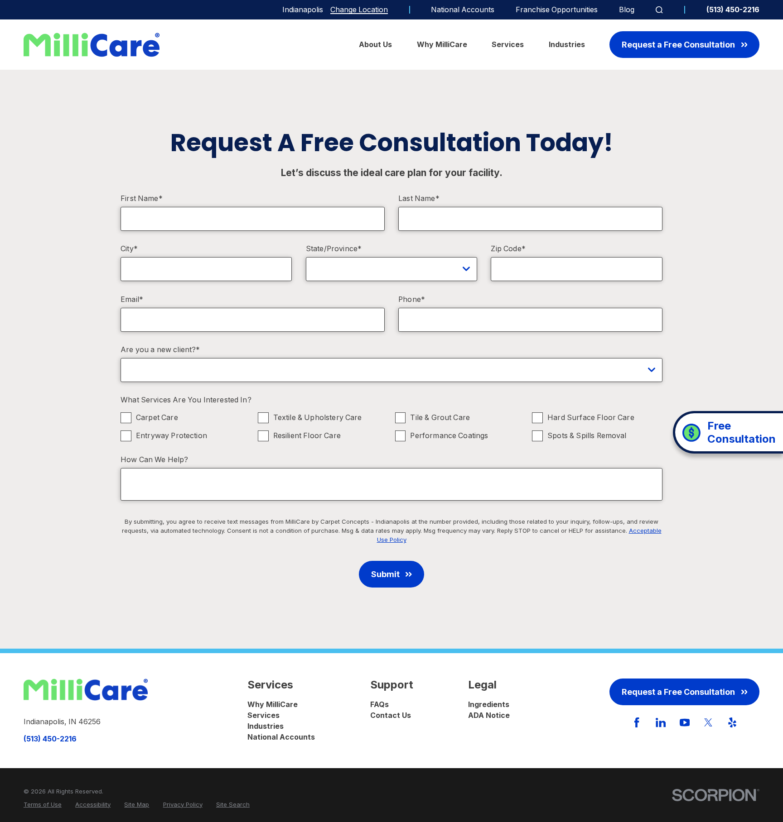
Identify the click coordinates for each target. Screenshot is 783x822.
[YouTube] (685, 722)
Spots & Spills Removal (586, 435)
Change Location (359, 9)
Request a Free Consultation (678, 44)
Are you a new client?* (160, 349)
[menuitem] (43, 804)
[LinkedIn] (661, 722)
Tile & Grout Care (440, 417)
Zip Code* (508, 248)
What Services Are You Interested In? (186, 400)
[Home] (92, 45)
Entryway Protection (171, 435)
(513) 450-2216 (732, 10)
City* (129, 248)
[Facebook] (637, 722)
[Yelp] (732, 722)
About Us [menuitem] (375, 44)
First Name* (142, 198)
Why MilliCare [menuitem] (442, 44)
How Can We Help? (154, 459)
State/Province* (334, 248)
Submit (385, 574)
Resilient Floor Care (307, 435)
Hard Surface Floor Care (590, 417)
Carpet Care (157, 417)
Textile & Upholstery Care (317, 417)
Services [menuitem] (508, 44)
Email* (132, 299)
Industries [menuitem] (567, 44)
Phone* (411, 299)
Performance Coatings (449, 435)
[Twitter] (708, 722)
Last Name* (419, 198)
